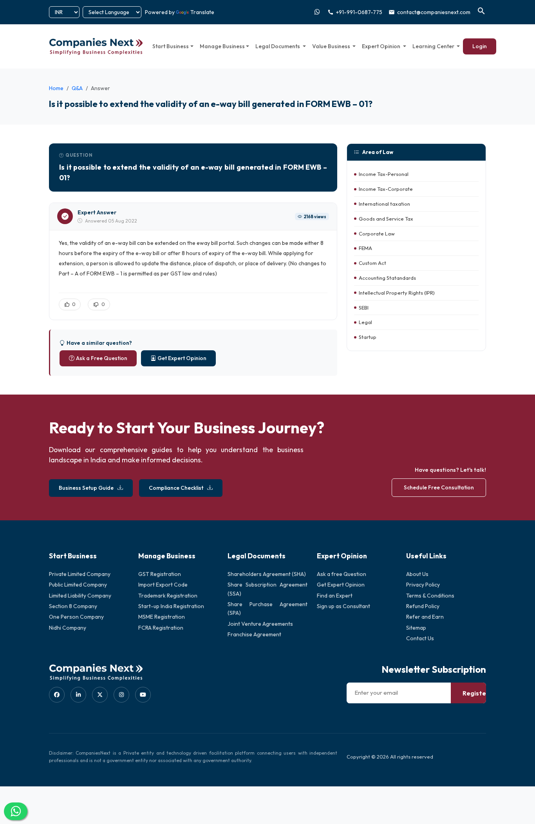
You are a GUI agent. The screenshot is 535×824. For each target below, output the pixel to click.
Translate (202, 12)
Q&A (77, 88)
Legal (365, 322)
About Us (417, 574)
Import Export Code (163, 584)
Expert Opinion (381, 46)
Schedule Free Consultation (439, 487)
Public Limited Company (78, 584)
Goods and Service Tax (386, 219)
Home (56, 88)
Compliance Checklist (176, 487)
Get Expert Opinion (181, 358)
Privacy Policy (423, 584)
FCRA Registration (160, 627)
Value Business (331, 46)
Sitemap (416, 627)
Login (479, 46)
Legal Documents (278, 46)
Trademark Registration (167, 595)
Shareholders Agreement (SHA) (267, 574)
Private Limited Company (79, 574)
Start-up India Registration (171, 606)
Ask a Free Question (101, 358)
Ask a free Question (341, 574)
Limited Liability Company (80, 595)
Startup (367, 337)
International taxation (384, 204)
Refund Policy (422, 606)
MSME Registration (161, 616)
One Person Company (76, 616)
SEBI (364, 307)
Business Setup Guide (86, 487)
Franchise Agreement (254, 634)
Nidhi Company (67, 627)
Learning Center (433, 46)
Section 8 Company (73, 606)
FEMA (365, 248)
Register (476, 693)
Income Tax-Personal (383, 174)
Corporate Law (377, 233)
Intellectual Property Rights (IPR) (397, 293)
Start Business (170, 46)
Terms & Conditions (430, 595)
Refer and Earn (425, 616)
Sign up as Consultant (343, 606)
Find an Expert (334, 595)
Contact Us (420, 638)
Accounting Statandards (387, 278)
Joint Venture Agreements (260, 623)
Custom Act (372, 263)
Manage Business (222, 46)
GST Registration (159, 574)
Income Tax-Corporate (386, 189)
